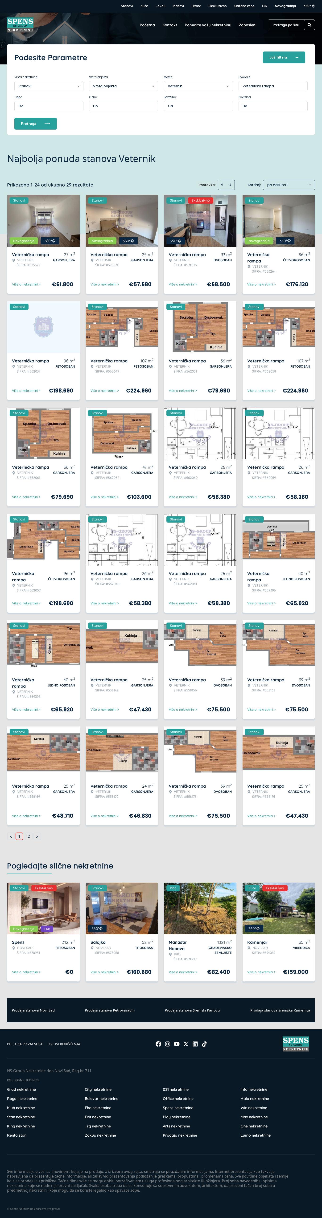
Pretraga (28, 124)
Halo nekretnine (255, 1098)
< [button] (10, 836)
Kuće (144, 6)
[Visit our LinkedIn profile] (195, 1044)
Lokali (160, 6)
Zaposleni (247, 25)
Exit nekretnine (98, 1117)
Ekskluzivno (217, 6)
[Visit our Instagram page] (167, 1044)
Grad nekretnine (21, 1089)
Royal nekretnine (22, 1098)
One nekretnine (254, 1126)
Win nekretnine (254, 1107)
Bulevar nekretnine (101, 1098)
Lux (264, 6)
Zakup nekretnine (100, 1135)
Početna (147, 25)
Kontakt (169, 25)
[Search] (309, 25)
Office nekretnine (178, 1098)
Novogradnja (285, 6)
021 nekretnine (176, 1089)
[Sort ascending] (222, 185)
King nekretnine (21, 1126)
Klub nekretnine (21, 1107)
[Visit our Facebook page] (158, 1044)
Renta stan (16, 1135)
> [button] (37, 836)
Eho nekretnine (98, 1107)
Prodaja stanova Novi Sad (33, 1010)
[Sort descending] (230, 185)
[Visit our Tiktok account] (204, 1044)
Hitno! (196, 6)
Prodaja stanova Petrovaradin (110, 1010)
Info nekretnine (254, 1089)
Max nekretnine (254, 1117)
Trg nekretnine (98, 1126)
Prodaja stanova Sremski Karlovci (192, 1010)
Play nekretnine (176, 1117)
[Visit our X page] (186, 1044)
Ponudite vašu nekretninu (208, 25)
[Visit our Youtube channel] (177, 1044)
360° (307, 6)
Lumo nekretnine (256, 1135)
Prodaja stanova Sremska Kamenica (280, 1010)
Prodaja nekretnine (180, 1135)
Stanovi (127, 6)
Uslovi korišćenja (63, 1044)
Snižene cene (244, 6)
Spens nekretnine (178, 1107)
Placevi (178, 6)
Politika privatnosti (25, 1044)
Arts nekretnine (176, 1126)
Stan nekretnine (21, 1117)
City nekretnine (98, 1089)
